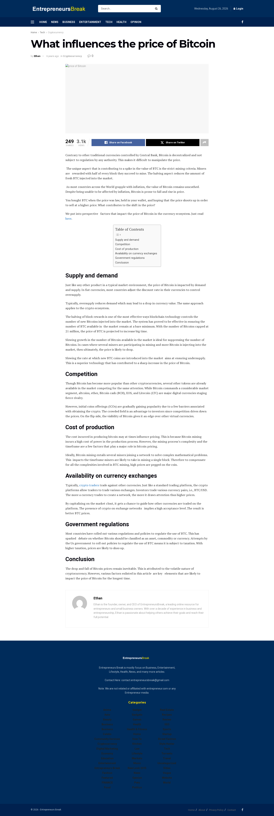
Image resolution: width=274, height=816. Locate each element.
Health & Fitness (137, 729)
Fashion (107, 772)
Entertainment (90, 22)
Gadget (137, 709)
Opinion (135, 22)
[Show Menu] (32, 22)
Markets (137, 758)
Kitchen (137, 743)
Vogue (167, 772)
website (167, 777)
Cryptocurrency (56, 32)
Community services (107, 738)
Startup (166, 734)
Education (107, 758)
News (54, 22)
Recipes (167, 714)
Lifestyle (137, 753)
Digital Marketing (107, 748)
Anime (107, 709)
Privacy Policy (216, 810)
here (68, 218)
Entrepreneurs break (107, 768)
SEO (166, 724)
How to (137, 738)
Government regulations (130, 258)
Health (121, 22)
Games (137, 719)
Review (167, 719)
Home (43, 22)
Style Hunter (166, 743)
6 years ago (52, 56)
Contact (231, 810)
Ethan (37, 56)
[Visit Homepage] (61, 8)
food (107, 787)
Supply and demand (127, 239)
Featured (107, 777)
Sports (167, 729)
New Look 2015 (137, 768)
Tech (108, 22)
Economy (107, 753)
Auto (107, 714)
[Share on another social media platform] (204, 142)
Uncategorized (167, 763)
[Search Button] (157, 8)
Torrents (166, 753)
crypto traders (88, 485)
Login (239, 8)
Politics (137, 787)
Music (137, 763)
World (167, 782)
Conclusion (122, 262)
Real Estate (167, 709)
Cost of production (127, 249)
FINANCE (107, 782)
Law (137, 748)
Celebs (107, 734)
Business (68, 22)
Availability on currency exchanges (136, 253)
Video (167, 768)
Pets (137, 782)
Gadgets (137, 714)
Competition (123, 244)
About (202, 810)
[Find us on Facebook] (242, 22)
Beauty (107, 719)
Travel (167, 758)
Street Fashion (167, 738)
